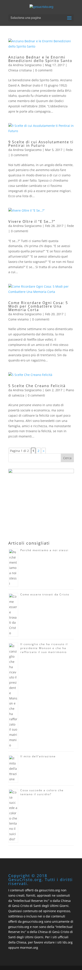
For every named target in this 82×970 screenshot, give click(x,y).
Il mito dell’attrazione (38, 756)
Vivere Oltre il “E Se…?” (31, 221)
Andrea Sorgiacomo (27, 65)
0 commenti (43, 70)
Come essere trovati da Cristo (44, 594)
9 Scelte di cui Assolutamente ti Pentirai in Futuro (40, 144)
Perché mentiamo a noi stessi (44, 550)
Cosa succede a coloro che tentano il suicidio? (42, 792)
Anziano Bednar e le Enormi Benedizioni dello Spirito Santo (40, 59)
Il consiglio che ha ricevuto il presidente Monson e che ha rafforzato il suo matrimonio (44, 648)
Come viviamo (18, 319)
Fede (69, 150)
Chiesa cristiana (20, 70)
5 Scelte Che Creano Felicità (37, 385)
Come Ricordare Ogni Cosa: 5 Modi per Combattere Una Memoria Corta (38, 306)
